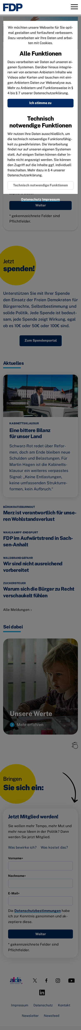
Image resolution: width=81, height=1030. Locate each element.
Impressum (51, 199)
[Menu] (74, 7)
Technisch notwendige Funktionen (40, 185)
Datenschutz (31, 199)
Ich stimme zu (40, 103)
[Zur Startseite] (13, 7)
